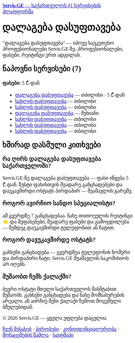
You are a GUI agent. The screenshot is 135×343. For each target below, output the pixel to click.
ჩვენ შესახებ (17, 329)
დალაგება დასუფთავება (44, 95)
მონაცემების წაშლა (26, 335)
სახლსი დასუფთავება (41, 119)
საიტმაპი (63, 335)
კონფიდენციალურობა (89, 329)
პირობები (47, 329)
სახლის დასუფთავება (41, 101)
